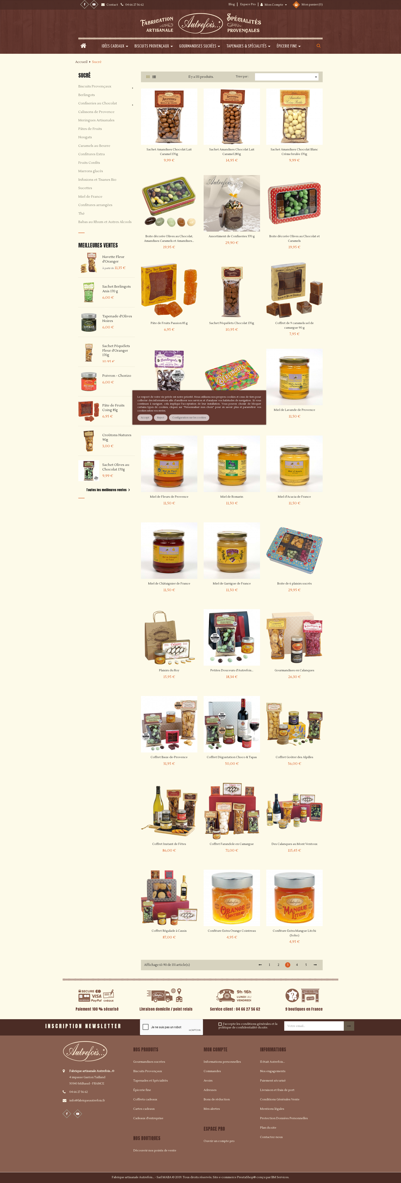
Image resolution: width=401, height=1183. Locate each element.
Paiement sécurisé (273, 1081)
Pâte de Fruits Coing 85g (113, 407)
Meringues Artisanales (96, 120)
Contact (113, 5)
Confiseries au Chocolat (97, 103)
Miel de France (90, 197)
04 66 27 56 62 (78, 1092)
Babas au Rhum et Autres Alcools (105, 222)
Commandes (212, 1071)
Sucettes (85, 188)
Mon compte (215, 1049)
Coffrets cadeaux (145, 1099)
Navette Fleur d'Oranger (113, 259)
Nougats (85, 137)
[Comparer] (191, 150)
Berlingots (86, 95)
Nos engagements (273, 1071)
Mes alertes (212, 1109)
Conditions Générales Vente (279, 1099)
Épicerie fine (142, 1090)
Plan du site (268, 1128)
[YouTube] (94, 4)
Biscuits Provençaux (94, 86)
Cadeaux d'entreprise (148, 1118)
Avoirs (208, 1081)
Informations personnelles (222, 1062)
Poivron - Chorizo (116, 376)
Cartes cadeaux (144, 1109)
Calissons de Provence (96, 112)
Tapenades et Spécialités (150, 1081)
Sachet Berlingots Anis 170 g (116, 289)
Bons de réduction (217, 1099)
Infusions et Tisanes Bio (97, 180)
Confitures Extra (91, 154)
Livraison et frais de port (277, 1090)
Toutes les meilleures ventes (109, 489)
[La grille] (147, 77)
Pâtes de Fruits (90, 129)
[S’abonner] (349, 1026)
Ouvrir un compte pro (219, 1141)
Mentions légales (272, 1109)
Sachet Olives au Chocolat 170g (115, 467)
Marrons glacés (90, 171)
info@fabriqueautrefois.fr (87, 1100)
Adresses (210, 1090)
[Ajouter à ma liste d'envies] (180, 150)
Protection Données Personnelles (284, 1118)
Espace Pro (248, 4)
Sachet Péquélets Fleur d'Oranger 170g (116, 350)
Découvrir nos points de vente (154, 1150)
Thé (81, 214)
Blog (231, 4)
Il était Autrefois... (272, 1062)
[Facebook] (84, 4)
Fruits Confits (89, 163)
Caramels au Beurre (94, 146)
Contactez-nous (271, 1137)
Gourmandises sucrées (149, 1062)
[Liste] (154, 77)
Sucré (84, 75)
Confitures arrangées (95, 205)
